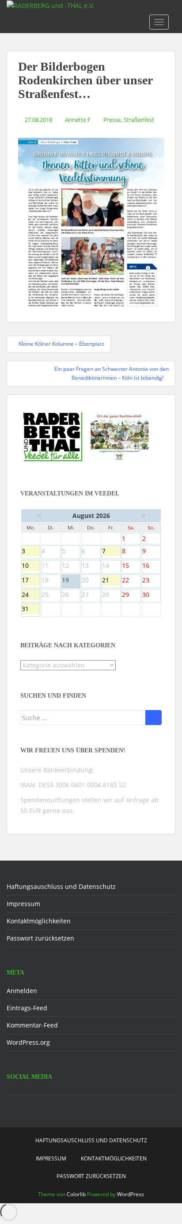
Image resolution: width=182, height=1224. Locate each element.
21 (111, 581)
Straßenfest (139, 120)
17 (31, 581)
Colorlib (76, 1194)
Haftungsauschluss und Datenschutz (61, 886)
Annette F (78, 120)
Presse (112, 120)
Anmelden (22, 990)
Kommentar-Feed (32, 1025)
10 (31, 566)
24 (31, 595)
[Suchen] (153, 717)
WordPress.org (28, 1042)
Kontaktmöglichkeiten (39, 921)
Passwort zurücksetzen (40, 938)
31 (31, 609)
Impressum (23, 903)
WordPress (130, 1194)
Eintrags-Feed (27, 1008)
